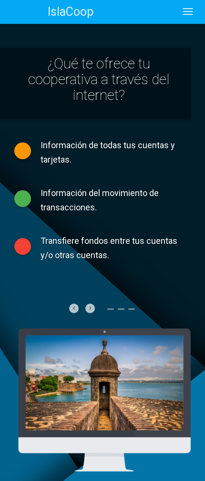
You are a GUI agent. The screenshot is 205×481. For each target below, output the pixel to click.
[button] (74, 308)
